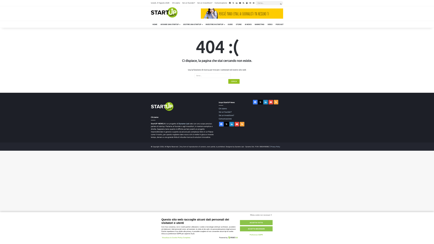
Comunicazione (221, 3)
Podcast (279, 24)
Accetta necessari (256, 229)
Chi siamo (176, 3)
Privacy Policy (275, 147)
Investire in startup (214, 24)
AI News (248, 24)
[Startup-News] (164, 12)
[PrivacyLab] (233, 237)
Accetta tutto (256, 223)
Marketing (259, 24)
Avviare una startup (169, 24)
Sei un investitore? (204, 3)
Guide (230, 24)
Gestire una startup (192, 24)
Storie (239, 24)
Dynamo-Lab (184, 124)
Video (270, 24)
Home (154, 24)
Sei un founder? (188, 3)
